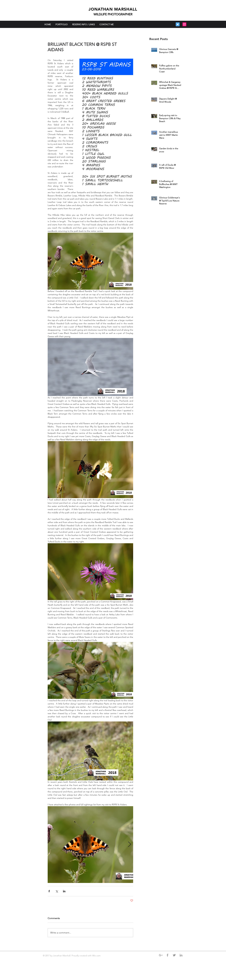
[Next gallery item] (129, 844)
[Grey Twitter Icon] (174, 955)
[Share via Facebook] (49, 891)
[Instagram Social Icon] (184, 24)
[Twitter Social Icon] (178, 24)
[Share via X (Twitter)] (56, 891)
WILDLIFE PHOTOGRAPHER (113, 14)
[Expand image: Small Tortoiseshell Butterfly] (90, 844)
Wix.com (96, 955)
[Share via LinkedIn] (64, 891)
